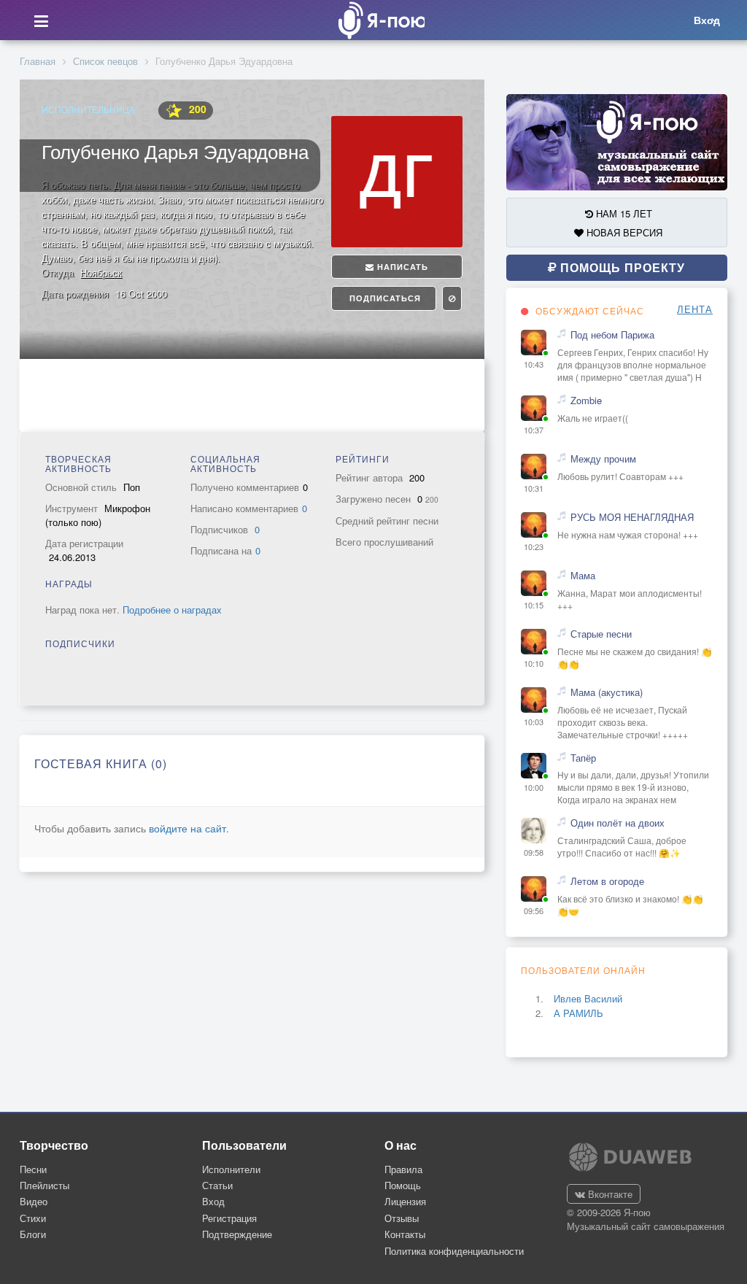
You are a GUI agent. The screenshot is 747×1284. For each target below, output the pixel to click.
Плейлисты (44, 1185)
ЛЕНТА (695, 309)
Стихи (33, 1218)
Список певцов (105, 61)
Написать (401, 266)
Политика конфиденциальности (454, 1251)
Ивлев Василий (588, 998)
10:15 (533, 605)
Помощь (402, 1185)
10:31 (533, 488)
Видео (33, 1201)
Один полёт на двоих (617, 822)
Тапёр (583, 758)
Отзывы (401, 1218)
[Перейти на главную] (377, 20)
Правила (403, 1169)
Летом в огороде (607, 881)
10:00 (533, 787)
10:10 (533, 663)
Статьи (217, 1185)
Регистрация (229, 1218)
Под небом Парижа (612, 334)
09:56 (533, 910)
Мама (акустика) (606, 692)
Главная (37, 61)
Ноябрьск (101, 272)
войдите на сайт (187, 828)
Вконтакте (608, 1194)
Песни (33, 1169)
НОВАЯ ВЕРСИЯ (623, 232)
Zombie (586, 400)
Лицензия (405, 1201)
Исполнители (231, 1169)
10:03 (533, 721)
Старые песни (601, 634)
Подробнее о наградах (172, 609)
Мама (582, 575)
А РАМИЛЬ (578, 1013)
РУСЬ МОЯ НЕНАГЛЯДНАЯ (632, 517)
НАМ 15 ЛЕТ (622, 213)
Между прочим (603, 458)
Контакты (404, 1234)
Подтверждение (237, 1234)
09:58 (533, 852)
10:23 (533, 546)
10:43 (533, 364)
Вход (213, 1201)
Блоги (33, 1234)
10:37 (533, 430)
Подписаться (384, 298)
